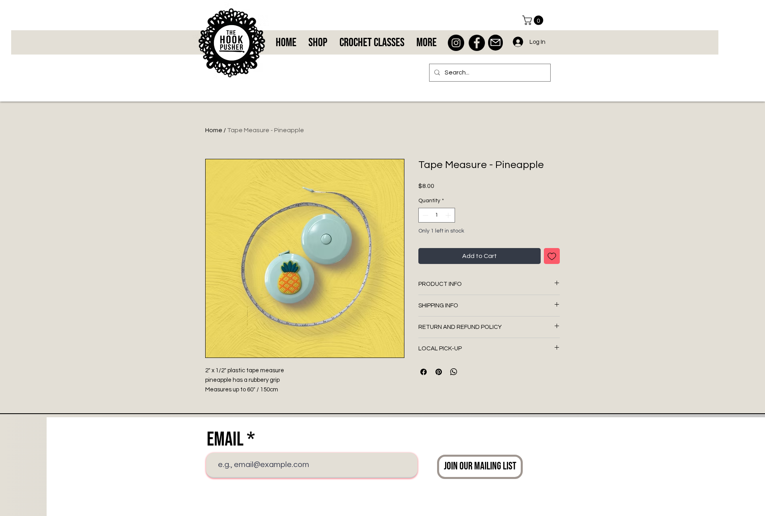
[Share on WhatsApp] (454, 372)
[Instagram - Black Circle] (456, 43)
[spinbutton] (437, 215)
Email (225, 440)
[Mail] (495, 43)
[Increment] (449, 215)
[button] (533, 20)
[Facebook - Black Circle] (477, 43)
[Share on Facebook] (423, 372)
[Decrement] (425, 215)
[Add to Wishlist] (552, 256)
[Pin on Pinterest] (438, 372)
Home (213, 130)
